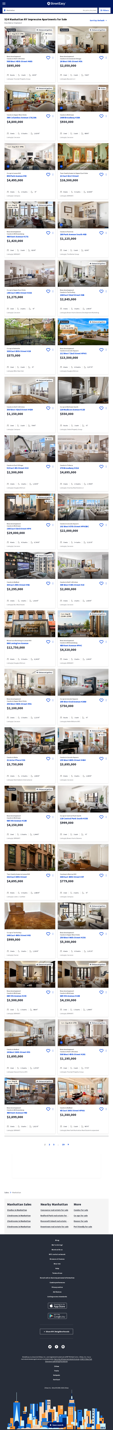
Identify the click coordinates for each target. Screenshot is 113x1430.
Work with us (57, 1250)
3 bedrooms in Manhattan (19, 1226)
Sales (6, 1192)
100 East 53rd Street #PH (19, 528)
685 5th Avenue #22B (17, 820)
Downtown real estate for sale (54, 1226)
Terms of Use (57, 1273)
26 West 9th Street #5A (71, 61)
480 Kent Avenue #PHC (71, 645)
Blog (57, 1240)
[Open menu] (4, 3)
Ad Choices (57, 1292)
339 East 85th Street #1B (19, 351)
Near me (57, 1264)
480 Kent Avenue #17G (17, 236)
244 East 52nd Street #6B (72, 295)
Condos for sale (81, 1210)
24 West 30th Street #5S (18, 1052)
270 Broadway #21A (69, 468)
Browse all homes (57, 1259)
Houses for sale (81, 1221)
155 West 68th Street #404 (72, 760)
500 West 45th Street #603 (19, 61)
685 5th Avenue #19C (17, 995)
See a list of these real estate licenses (67, 1359)
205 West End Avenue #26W (73, 701)
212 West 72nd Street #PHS (73, 353)
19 (63, 1144)
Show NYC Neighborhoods (56, 1331)
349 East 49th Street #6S (19, 935)
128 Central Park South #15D (74, 818)
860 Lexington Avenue (17, 643)
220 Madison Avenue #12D (72, 409)
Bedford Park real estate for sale (56, 1215)
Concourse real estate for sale (54, 1210)
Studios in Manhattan (17, 1210)
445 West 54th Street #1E (72, 584)
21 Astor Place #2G (16, 760)
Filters (106, 10)
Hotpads (56, 1375)
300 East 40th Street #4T (72, 876)
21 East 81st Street (69, 176)
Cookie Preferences (57, 1282)
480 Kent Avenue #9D (17, 1112)
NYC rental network (57, 1254)
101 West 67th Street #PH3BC (74, 526)
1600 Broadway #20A (70, 117)
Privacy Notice (57, 1287)
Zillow (56, 1366)
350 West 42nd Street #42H (20, 409)
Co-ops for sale (81, 1215)
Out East (56, 1379)
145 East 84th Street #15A (19, 292)
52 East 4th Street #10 (17, 468)
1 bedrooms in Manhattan (19, 1215)
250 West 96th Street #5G (19, 703)
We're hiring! (57, 1245)
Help (57, 1268)
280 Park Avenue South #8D (73, 234)
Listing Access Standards (57, 1297)
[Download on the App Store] (57, 1306)
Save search (58, 1425)
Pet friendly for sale (83, 1226)
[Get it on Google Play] (57, 1316)
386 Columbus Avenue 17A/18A (21, 117)
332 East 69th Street (17, 876)
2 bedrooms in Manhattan (19, 1221)
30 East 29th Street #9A (18, 584)
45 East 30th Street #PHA (72, 1110)
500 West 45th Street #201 (72, 1054)
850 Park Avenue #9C (17, 176)
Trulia (56, 1371)
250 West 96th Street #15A (73, 937)
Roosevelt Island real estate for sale (57, 1221)
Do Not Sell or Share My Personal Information (57, 1278)
